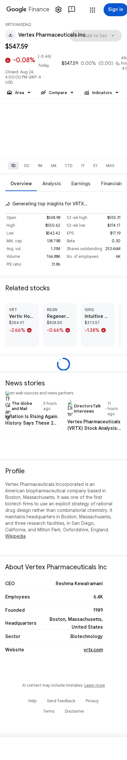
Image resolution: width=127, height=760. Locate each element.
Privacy (92, 700)
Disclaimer (74, 711)
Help (32, 700)
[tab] (21, 183)
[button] (92, 10)
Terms (48, 711)
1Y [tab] (83, 165)
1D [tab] (13, 165)
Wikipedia (15, 536)
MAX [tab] (110, 165)
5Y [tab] (95, 165)
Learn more (94, 685)
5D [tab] (26, 165)
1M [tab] (39, 165)
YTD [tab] (68, 165)
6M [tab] (53, 165)
